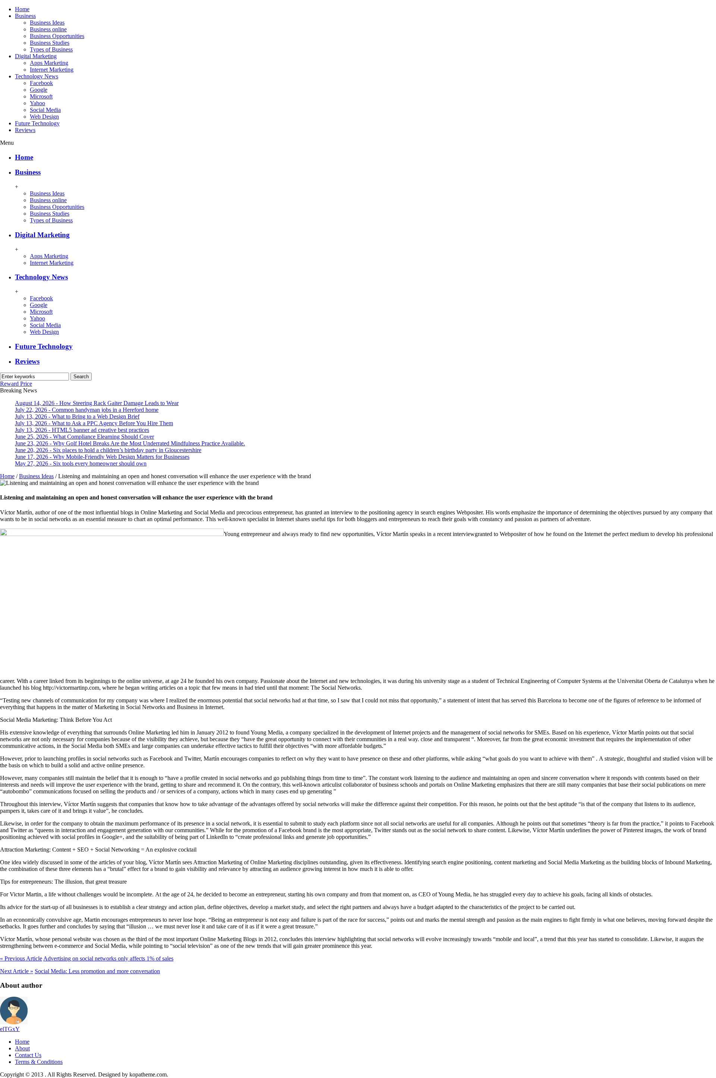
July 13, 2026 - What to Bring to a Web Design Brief (77, 416)
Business (25, 16)
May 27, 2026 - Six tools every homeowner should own (81, 463)
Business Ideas (47, 22)
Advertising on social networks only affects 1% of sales (108, 958)
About (22, 1048)
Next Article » (16, 971)
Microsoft (41, 96)
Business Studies (49, 43)
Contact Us (28, 1055)
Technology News (36, 76)
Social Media (45, 110)
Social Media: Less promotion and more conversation (97, 971)
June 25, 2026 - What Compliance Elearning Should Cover (84, 436)
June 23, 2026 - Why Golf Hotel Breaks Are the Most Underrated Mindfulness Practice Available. (130, 443)
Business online (48, 29)
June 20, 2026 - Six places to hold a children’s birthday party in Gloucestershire (108, 450)
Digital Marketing (36, 56)
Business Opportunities (57, 36)
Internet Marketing (51, 69)
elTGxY (10, 1029)
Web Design (44, 116)
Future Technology (37, 123)
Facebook (41, 83)
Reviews (25, 130)
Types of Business (51, 49)
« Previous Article (21, 958)
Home (22, 9)
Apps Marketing (49, 63)
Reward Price (16, 383)
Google (38, 90)
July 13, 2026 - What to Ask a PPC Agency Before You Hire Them (94, 423)
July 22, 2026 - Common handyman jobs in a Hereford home (86, 410)
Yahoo (37, 103)
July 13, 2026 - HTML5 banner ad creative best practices (82, 430)
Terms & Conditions (39, 1062)
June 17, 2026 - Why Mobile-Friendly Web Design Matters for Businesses (102, 457)
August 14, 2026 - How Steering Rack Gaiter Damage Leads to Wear (97, 403)
